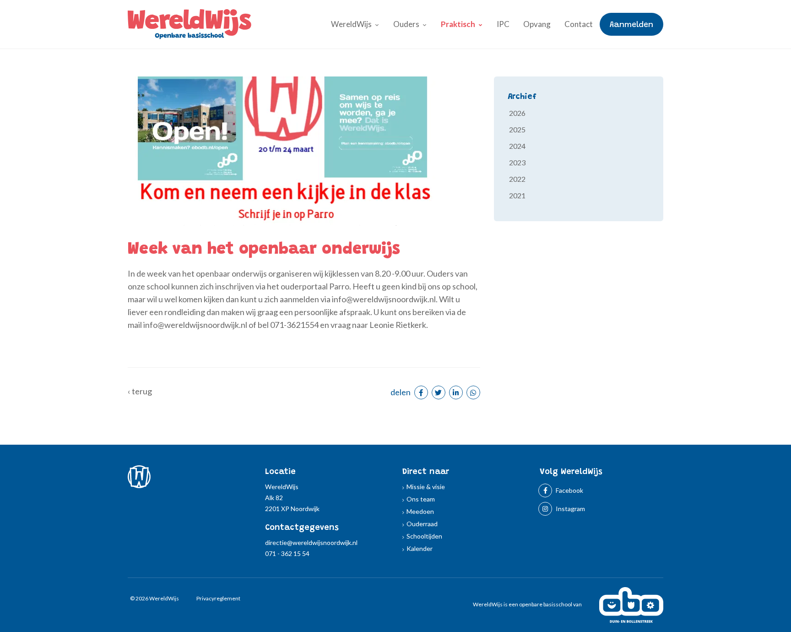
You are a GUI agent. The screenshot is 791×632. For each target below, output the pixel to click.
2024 (517, 146)
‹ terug (140, 391)
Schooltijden (424, 536)
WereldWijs (351, 24)
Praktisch (458, 24)
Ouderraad (422, 524)
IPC (503, 24)
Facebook (568, 490)
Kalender (419, 548)
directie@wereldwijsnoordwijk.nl (311, 542)
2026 (517, 113)
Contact (578, 24)
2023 (517, 162)
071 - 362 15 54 (287, 553)
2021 (517, 195)
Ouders (406, 24)
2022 (517, 178)
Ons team (420, 499)
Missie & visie (425, 486)
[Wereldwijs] (189, 23)
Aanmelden (631, 25)
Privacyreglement (218, 598)
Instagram (569, 508)
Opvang (537, 24)
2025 (517, 129)
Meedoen (420, 511)
